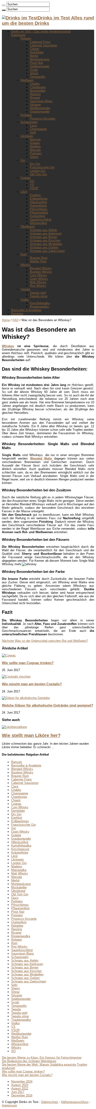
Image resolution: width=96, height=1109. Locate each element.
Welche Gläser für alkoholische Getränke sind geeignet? (47, 705)
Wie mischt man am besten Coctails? (32, 684)
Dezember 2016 (21, 1095)
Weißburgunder (40, 108)
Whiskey (8, 346)
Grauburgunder (40, 111)
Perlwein (26, 115)
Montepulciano (39, 59)
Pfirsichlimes (38, 209)
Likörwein (27, 136)
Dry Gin (35, 164)
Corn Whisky (38, 275)
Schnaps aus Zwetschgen (47, 251)
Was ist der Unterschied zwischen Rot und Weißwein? (45, 641)
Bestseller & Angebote (26, 310)
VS (32, 184)
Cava (33, 125)
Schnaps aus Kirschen (45, 240)
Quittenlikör (37, 216)
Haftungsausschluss (75, 1102)
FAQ (16, 320)
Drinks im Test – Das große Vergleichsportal (41, 31)
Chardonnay (38, 87)
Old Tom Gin (38, 174)
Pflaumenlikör (39, 212)
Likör (24, 191)
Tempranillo (37, 76)
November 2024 (21, 1081)
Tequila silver (39, 296)
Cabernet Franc (40, 42)
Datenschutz (49, 1102)
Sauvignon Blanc (41, 101)
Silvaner (35, 104)
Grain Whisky (39, 279)
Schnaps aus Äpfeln (43, 230)
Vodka (25, 299)
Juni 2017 (17, 1092)
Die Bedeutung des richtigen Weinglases (29, 1061)
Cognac (26, 177)
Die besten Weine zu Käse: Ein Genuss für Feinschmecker (42, 1057)
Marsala (35, 150)
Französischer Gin (42, 167)
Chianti (34, 49)
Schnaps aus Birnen (43, 237)
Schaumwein (29, 122)
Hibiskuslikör (38, 202)
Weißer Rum (38, 261)
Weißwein (27, 80)
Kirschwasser (20, 849)
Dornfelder (37, 52)
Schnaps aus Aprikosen (46, 233)
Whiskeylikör (38, 223)
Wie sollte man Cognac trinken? (28, 663)
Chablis (35, 83)
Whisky (26, 265)
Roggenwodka (39, 306)
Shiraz (34, 73)
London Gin (37, 171)
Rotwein (26, 38)
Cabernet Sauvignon (43, 45)
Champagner (38, 129)
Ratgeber (17, 313)
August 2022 (19, 1088)
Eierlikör (35, 195)
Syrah (34, 70)
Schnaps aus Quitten (44, 247)
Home (6, 320)
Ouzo (14, 898)
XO (32, 181)
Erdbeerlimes (39, 198)
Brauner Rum (39, 258)
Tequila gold (38, 292)
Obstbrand (27, 226)
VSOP (34, 188)
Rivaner (35, 97)
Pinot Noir (36, 63)
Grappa (35, 143)
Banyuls (35, 139)
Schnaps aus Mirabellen (46, 244)
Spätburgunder (39, 66)
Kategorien (18, 35)
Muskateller (37, 90)
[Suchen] (4, 5)
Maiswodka (18, 870)
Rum (24, 254)
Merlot (34, 56)
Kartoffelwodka (40, 303)
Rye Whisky (38, 285)
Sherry (34, 157)
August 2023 (19, 1085)
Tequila (25, 289)
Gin (23, 160)
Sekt (33, 132)
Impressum (9, 1105)
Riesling (35, 94)
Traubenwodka (21, 1019)
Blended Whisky (41, 268)
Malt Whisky (38, 282)
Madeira (35, 146)
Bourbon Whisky (41, 272)
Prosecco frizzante (42, 118)
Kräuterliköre (38, 205)
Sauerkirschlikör (40, 219)
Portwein (35, 153)
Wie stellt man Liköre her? (31, 735)
